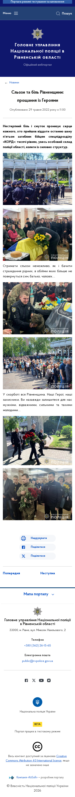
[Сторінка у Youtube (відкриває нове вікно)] (41, 680)
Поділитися (38, 547)
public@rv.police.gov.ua (37, 661)
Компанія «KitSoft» (27, 777)
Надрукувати (39, 538)
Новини (14, 82)
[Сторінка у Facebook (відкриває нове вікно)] (26, 680)
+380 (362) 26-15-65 (37, 645)
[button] (37, 594)
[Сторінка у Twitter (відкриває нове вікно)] (34, 680)
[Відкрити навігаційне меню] (16, 13)
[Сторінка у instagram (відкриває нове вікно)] (49, 680)
